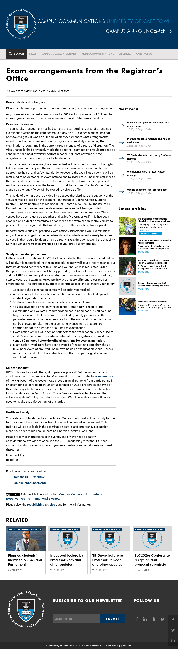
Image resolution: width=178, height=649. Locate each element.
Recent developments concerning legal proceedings (148, 124)
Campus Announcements (30, 483)
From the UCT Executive (29, 477)
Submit (112, 618)
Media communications (98, 53)
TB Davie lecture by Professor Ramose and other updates (108, 559)
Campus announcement (65, 529)
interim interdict (102, 376)
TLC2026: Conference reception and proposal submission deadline (152, 560)
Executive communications (25, 529)
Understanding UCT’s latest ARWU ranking (146, 173)
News (33, 53)
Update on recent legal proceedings (147, 189)
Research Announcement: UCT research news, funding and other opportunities (153, 284)
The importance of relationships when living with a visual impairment (154, 220)
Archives (125, 53)
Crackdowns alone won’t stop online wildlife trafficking (154, 241)
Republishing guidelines (118, 645)
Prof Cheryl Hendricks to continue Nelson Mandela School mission (153, 261)
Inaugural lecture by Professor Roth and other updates (66, 559)
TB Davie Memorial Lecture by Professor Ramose (149, 157)
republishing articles (41, 504)
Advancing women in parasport (152, 301)
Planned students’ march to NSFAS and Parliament (148, 141)
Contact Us (144, 53)
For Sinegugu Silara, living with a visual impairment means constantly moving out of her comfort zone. (153, 226)
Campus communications (59, 53)
